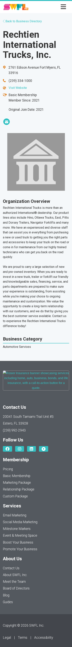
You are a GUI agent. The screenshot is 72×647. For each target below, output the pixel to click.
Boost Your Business (18, 542)
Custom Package (15, 496)
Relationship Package (18, 489)
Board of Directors (16, 588)
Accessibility (43, 638)
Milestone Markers (17, 529)
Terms (22, 638)
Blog (6, 595)
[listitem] (6, 121)
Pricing (8, 469)
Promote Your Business (20, 549)
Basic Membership (16, 476)
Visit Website (18, 88)
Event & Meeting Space (20, 535)
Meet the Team (14, 582)
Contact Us (11, 568)
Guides (8, 602)
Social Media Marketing (20, 522)
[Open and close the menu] (48, 7)
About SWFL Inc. (15, 575)
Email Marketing (14, 515)
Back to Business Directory (23, 21)
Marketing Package (17, 483)
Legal (7, 638)
